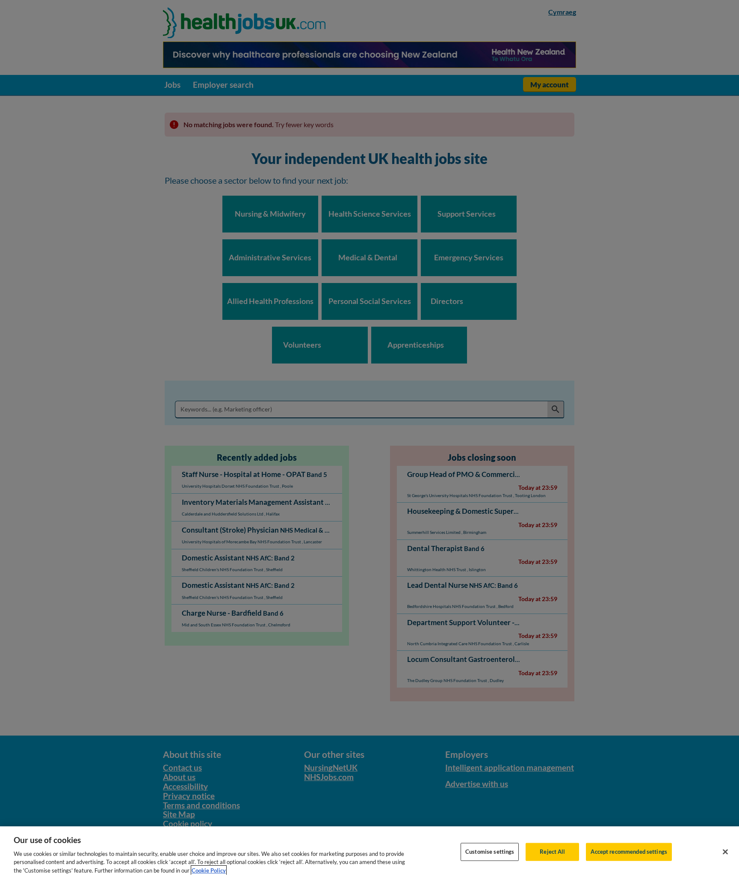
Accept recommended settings (629, 851)
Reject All (552, 851)
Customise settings (489, 851)
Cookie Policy (209, 870)
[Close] (725, 852)
